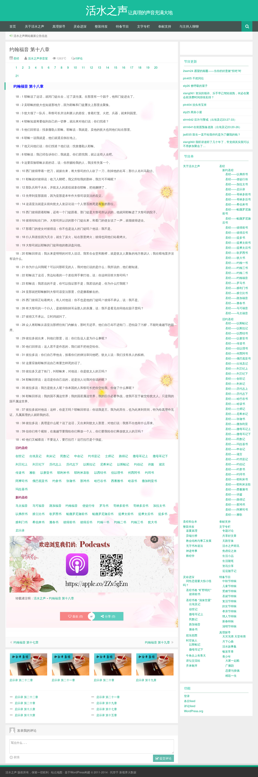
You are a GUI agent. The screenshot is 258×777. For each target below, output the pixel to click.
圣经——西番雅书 (236, 489)
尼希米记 (105, 464)
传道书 (20, 472)
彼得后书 (86, 522)
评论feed (189, 706)
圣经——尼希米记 (236, 414)
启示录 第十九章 (106, 703)
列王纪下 (38, 464)
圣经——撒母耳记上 (238, 429)
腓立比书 (38, 514)
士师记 (109, 456)
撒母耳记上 (140, 456)
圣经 (16, 58)
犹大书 (152, 522)
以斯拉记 (89, 464)
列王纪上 (22, 464)
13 (99, 67)
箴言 (162, 464)
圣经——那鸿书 (235, 504)
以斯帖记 (123, 464)
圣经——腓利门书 (236, 288)
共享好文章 (229, 536)
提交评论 (165, 758)
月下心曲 (228, 641)
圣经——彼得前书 (236, 227)
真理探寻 (58, 26)
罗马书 (103, 505)
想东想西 (191, 635)
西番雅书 (117, 481)
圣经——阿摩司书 (236, 509)
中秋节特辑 (229, 581)
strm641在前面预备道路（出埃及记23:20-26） (212, 127)
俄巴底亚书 (40, 481)
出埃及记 (35, 456)
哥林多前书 (120, 505)
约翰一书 (103, 522)
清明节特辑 (229, 626)
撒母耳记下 (160, 456)
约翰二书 (120, 522)
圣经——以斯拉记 (236, 328)
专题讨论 (228, 530)
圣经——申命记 (235, 449)
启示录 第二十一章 (108, 697)
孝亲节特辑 (229, 611)
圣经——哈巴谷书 (236, 399)
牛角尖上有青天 (196, 655)
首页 (12, 26)
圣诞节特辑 (229, 596)
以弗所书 (22, 514)
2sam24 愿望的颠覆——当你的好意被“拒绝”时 (212, 71)
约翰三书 (137, 522)
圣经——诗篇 (233, 494)
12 (91, 67)
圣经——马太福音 (236, 313)
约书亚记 (94, 456)
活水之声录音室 (38, 58)
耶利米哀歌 (81, 472)
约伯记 (138, 464)
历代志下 (72, 464)
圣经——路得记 (235, 499)
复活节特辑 (229, 601)
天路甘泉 (228, 541)
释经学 (190, 556)
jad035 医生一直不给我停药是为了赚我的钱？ (211, 134)
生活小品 (228, 556)
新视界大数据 (127, 772)
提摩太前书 (125, 514)
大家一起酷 (232, 660)
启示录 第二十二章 (26, 697)
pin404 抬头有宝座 (195, 105)
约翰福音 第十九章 (157, 642)
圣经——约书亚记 (236, 459)
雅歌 (32, 472)
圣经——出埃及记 (236, 363)
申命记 (79, 456)
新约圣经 (228, 170)
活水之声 (40, 598)
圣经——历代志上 (236, 388)
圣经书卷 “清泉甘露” (198, 600)
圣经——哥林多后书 (238, 199)
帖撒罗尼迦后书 (102, 514)
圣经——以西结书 (236, 333)
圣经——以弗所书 (236, 174)
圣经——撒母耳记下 (238, 434)
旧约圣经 (228, 319)
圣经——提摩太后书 (238, 248)
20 (155, 67)
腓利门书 (22, 522)
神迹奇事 (191, 551)
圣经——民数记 (235, 439)
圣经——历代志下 (236, 394)
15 (115, 67)
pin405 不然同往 (193, 78)
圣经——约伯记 (235, 464)
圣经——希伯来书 (236, 204)
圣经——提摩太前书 (238, 242)
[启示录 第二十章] (112, 664)
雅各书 (53, 522)
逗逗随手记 (229, 571)
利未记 (51, 456)
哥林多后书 (140, 505)
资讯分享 (228, 566)
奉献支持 (164, 26)
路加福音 (55, 505)
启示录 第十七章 (106, 709)
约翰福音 (72, 505)
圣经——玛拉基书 (236, 444)
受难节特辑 (229, 591)
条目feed (189, 701)
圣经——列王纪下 (236, 373)
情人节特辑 (229, 616)
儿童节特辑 (229, 586)
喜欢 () (77, 616)
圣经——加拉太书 (236, 184)
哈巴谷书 (100, 481)
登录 (187, 696)
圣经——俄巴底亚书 (238, 358)
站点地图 (56, 772)
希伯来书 (38, 522)
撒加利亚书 (149, 481)
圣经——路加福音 (236, 298)
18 (139, 67)
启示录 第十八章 (25, 709)
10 (75, 67)
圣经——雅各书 (235, 303)
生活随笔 (228, 561)
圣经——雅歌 (233, 514)
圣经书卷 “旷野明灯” (198, 590)
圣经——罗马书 (235, 283)
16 (124, 67)
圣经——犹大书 (235, 258)
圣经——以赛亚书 (236, 338)
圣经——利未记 (235, 383)
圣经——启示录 (235, 189)
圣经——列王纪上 (236, 368)
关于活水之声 (34, 26)
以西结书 (100, 472)
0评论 (79, 58)
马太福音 (22, 505)
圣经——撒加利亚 (236, 424)
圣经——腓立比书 (236, 293)
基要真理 (191, 530)
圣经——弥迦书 (235, 419)
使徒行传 (88, 505)
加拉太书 (159, 505)
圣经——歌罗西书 (236, 253)
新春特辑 (228, 621)
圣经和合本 (190, 521)
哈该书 (132, 481)
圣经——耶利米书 (236, 479)
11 (83, 67)
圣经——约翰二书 (236, 273)
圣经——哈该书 (235, 404)
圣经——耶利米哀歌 (238, 484)
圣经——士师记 (235, 409)
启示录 (20, 530)
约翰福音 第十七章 (26, 642)
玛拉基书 (22, 489)
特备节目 (122, 26)
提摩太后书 (145, 514)
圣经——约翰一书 (236, 263)
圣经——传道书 (235, 343)
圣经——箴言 (233, 454)
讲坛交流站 (193, 660)
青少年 (226, 656)
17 (131, 67)
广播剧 (229, 665)
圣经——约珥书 (235, 474)
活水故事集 (229, 646)
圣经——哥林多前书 (238, 194)
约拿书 (56, 481)
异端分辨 (191, 536)
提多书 (162, 514)
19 (147, 67)
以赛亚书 (46, 472)
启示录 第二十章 (25, 703)
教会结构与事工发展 (198, 541)
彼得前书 (69, 522)
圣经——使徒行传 (236, 179)
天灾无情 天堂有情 (234, 636)
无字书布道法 (194, 546)
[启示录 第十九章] (155, 664)
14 (107, 67)
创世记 (20, 456)
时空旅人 (191, 640)
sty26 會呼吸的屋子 (195, 86)
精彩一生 (231, 675)
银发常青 (228, 651)
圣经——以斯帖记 (236, 323)
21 (17, 76)
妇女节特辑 (229, 606)
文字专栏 (143, 26)
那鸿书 (84, 481)
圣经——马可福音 (236, 308)
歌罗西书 (55, 514)
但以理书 (117, 472)
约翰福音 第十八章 (29, 49)
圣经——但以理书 (236, 348)
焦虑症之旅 (229, 551)
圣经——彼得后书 (236, 232)
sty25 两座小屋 (192, 112)
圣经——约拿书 (235, 469)
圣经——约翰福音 (236, 278)
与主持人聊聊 (189, 26)
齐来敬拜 (191, 665)
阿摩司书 (22, 481)
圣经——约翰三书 (236, 268)
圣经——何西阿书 (236, 353)
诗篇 (151, 464)
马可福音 (38, 505)
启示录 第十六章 (25, 715)
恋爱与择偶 (232, 670)
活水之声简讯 (230, 546)
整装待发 (101, 26)
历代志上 (55, 464)
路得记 (124, 456)
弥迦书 (70, 481)
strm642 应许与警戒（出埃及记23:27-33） (210, 119)
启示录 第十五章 (106, 715)
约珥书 (149, 472)
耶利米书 (63, 472)
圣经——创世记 (235, 378)
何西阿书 (134, 472)
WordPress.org (193, 711)
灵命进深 (80, 26)
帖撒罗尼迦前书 (77, 514)
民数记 (65, 456)
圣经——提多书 (235, 237)
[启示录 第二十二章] (28, 664)
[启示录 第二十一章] (70, 664)
